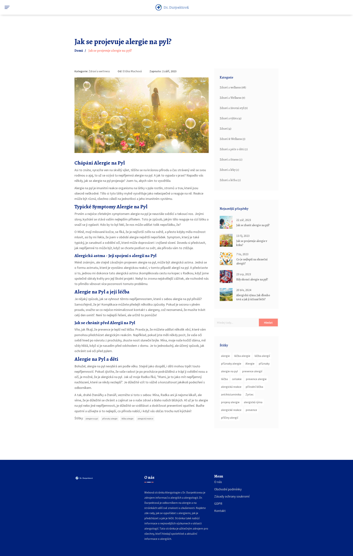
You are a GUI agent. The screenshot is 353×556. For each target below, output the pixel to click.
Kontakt (220, 511)
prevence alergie (256, 379)
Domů (78, 50)
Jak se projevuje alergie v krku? (251, 243)
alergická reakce (145, 418)
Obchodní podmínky (228, 489)
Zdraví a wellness (99, 71)
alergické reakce (231, 410)
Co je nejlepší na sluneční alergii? (252, 261)
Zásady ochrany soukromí (231, 496)
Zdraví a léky (229, 170)
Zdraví (225, 129)
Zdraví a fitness (231, 160)
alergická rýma (253, 402)
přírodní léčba (254, 387)
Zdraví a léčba (230, 180)
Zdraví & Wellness (232, 139)
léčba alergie (127, 418)
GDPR (218, 503)
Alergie (249, 363)
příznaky (264, 363)
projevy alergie (230, 402)
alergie (225, 356)
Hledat (268, 322)
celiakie (237, 379)
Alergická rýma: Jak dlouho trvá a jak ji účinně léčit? (253, 297)
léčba (224, 379)
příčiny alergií (229, 417)
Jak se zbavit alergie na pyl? (253, 225)
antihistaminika (231, 394)
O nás (218, 482)
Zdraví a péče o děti (234, 149)
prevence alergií (252, 371)
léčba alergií (262, 356)
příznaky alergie (109, 418)
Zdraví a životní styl (234, 108)
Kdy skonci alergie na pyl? (252, 279)
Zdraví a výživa (230, 118)
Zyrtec (249, 394)
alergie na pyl (91, 418)
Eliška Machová (132, 71)
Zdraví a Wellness (232, 98)
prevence (251, 410)
